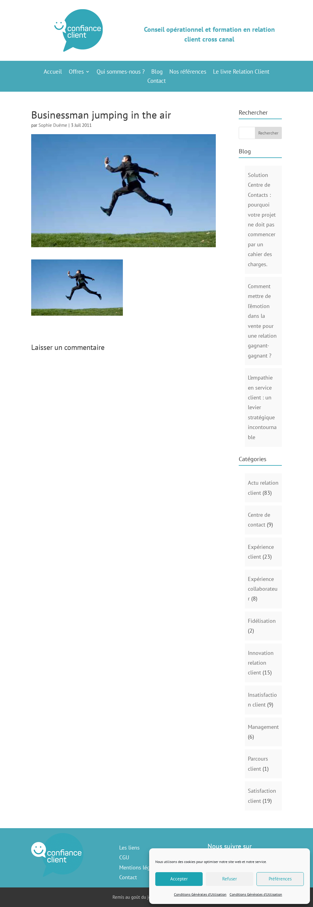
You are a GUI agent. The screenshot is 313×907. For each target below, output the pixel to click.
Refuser (229, 879)
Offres (76, 72)
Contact (156, 81)
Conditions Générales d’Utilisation (200, 894)
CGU (124, 857)
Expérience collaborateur (263, 588)
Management (263, 726)
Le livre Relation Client (241, 72)
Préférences (280, 879)
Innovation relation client (261, 662)
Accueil (53, 72)
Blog (157, 72)
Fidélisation (262, 620)
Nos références (187, 72)
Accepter (179, 879)
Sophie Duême (53, 125)
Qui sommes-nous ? (121, 72)
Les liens (129, 847)
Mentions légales (139, 867)
